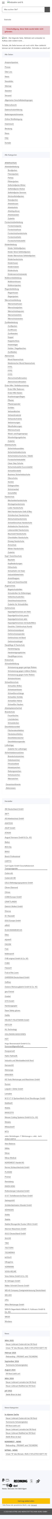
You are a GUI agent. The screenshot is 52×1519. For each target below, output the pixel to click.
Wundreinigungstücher (18, 440)
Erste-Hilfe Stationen (16, 391)
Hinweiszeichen (14, 770)
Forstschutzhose (15, 232)
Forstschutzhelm (15, 239)
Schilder (11, 410)
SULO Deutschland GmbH (15, 1236)
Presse (7, 70)
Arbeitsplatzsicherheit (14, 710)
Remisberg (9, 1184)
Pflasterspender (14, 406)
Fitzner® (8, 970)
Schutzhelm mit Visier (17, 573)
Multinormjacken (15, 288)
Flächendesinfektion (16, 733)
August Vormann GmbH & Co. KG (19, 840)
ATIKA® (8, 835)
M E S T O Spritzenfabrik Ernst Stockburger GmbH (26, 1101)
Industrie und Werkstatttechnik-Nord (20, 1063)
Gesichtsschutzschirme (17, 603)
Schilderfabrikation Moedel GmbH (19, 1208)
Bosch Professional (13, 859)
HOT (6, 1041)
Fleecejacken (13, 176)
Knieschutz (9, 662)
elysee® (8, 942)
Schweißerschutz (12, 685)
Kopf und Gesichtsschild (18, 584)
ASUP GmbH (10, 830)
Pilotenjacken (13, 184)
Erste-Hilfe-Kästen (15, 395)
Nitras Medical (11, 1160)
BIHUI (7, 854)
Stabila (8, 1222)
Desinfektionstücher (16, 740)
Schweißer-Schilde (15, 699)
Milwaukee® (10, 1129)
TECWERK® (9, 1255)
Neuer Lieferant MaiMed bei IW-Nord (21, 1390)
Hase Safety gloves (12, 1013)
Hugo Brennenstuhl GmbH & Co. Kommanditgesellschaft (18, 1047)
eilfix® (7, 928)
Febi (6, 951)
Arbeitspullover (14, 213)
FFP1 (10, 369)
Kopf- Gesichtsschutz (14, 558)
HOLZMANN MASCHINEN (15, 1037)
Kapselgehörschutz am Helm (20, 614)
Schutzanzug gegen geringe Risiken (23, 670)
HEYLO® (8, 1027)
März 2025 (9, 1345)
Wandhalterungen (15, 429)
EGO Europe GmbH (13, 923)
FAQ (6, 141)
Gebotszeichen (14, 762)
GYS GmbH (9, 1003)
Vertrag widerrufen (26, 1505)
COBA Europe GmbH (13, 899)
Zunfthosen (13, 332)
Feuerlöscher (13, 718)
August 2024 (10, 1374)
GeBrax (8, 984)
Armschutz (12, 547)
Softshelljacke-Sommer (17, 195)
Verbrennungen (14, 425)
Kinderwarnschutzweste (18, 277)
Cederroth (9, 876)
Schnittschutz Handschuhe (19, 518)
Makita (7, 1110)
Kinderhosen (13, 265)
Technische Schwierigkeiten (17, 1370)
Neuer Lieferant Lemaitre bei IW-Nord (22, 1387)
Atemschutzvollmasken (17, 384)
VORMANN (9, 1269)
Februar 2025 (10, 1358)
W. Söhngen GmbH (13, 1283)
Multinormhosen (15, 284)
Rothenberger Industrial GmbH (18, 1193)
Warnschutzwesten (16, 321)
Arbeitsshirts (13, 210)
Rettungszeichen (15, 774)
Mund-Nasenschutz (16, 362)
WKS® (7, 1322)
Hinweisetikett (14, 766)
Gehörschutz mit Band (17, 640)
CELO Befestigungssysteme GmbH (19, 885)
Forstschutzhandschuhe (18, 236)
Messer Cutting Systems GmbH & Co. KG (22, 1120)
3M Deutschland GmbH (14, 811)
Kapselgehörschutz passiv (19, 618)
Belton (7, 845)
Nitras (7, 1155)
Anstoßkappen (14, 581)
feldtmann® (10, 956)
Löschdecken (13, 722)
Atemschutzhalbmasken (18, 380)
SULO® (8, 1241)
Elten (7, 937)
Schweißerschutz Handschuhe (20, 525)
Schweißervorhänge (16, 696)
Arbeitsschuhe (11, 447)
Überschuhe (13, 481)
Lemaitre (8, 1096)
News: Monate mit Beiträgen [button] (14, 1493)
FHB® (7, 966)
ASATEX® (9, 826)
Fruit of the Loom (12, 975)
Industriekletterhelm (16, 577)
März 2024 (9, 1383)
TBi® (7, 1245)
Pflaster (11, 403)
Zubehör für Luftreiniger (18, 751)
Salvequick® (10, 1203)
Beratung (9, 131)
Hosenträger (13, 347)
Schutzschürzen (14, 681)
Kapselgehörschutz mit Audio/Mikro (23, 625)
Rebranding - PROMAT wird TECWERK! (22, 1361)
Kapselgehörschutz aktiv (18, 621)
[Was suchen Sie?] (47, 9)
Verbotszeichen (14, 777)
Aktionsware (11, 790)
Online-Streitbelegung (14, 122)
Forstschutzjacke (15, 228)
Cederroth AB (10, 880)
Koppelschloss (14, 343)
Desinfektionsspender (17, 744)
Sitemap (8, 88)
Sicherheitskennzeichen (15, 755)
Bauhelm (11, 562)
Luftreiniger (10, 748)
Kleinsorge (9, 1072)
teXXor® (8, 1260)
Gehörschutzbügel (15, 644)
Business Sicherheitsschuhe (20, 477)
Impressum (9, 126)
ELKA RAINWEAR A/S (13, 932)
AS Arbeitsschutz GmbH (15, 821)
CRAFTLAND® (10, 904)
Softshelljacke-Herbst (17, 191)
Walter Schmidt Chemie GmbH (18, 1288)
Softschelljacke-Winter (17, 187)
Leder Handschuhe (16, 510)
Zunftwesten (13, 336)
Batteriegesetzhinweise (14, 117)
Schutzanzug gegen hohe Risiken (22, 677)
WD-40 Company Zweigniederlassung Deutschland (20, 1294)
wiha (7, 1305)
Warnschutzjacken (15, 310)
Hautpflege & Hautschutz (15, 647)
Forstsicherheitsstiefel (17, 243)
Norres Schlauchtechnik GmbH (18, 1170)
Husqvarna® (10, 1053)
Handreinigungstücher (17, 655)
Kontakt (8, 145)
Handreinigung (14, 651)
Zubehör (11, 221)
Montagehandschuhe (17, 506)
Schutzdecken (14, 725)
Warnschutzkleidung (13, 302)
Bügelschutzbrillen (16, 592)
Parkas (10, 180)
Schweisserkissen (15, 692)
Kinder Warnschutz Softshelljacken (22, 258)
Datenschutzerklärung (14, 112)
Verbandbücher (14, 414)
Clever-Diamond (11, 890)
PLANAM (8, 1174)
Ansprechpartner (12, 65)
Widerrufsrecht (11, 107)
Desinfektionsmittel (13, 729)
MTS (6, 1134)
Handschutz (10, 499)
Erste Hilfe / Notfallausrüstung (18, 388)
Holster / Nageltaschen (17, 351)
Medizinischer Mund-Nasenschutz (22, 366)
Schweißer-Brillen (15, 688)
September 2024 (12, 1366)
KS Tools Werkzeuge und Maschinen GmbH (23, 1082)
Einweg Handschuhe (16, 544)
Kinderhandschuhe (16, 262)
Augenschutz (10, 588)
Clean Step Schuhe (16, 466)
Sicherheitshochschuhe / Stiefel (21, 458)
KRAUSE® (9, 1077)
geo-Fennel (9, 994)
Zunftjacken (13, 328)
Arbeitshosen (13, 206)
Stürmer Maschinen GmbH (16, 1231)
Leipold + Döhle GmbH (14, 1091)
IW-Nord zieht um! (13, 1378)
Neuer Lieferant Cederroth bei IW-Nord (22, 1349)
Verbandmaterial (15, 417)
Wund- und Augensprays (18, 436)
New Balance (10, 1146)
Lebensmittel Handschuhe (19, 532)
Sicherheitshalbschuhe (17, 455)
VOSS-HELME (10, 1274)
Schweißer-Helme (15, 703)
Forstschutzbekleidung (14, 225)
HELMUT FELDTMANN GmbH (17, 1022)
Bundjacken (13, 173)
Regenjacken (13, 299)
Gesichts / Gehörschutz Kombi (20, 629)
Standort (8, 93)
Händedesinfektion (16, 736)
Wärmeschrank (14, 432)
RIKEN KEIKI (10, 1189)
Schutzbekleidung (12, 666)
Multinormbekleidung (14, 280)
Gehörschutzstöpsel (16, 633)
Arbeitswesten (14, 217)
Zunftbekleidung (12, 325)
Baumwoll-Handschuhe (18, 536)
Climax (7, 895)
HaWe (7, 1018)
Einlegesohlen (14, 488)
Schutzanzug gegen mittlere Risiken (23, 673)
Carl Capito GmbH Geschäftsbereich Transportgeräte (20, 869)
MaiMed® (9, 1105)
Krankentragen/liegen (17, 399)
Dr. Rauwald (10, 918)
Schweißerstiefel (15, 473)
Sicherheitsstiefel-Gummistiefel (21, 469)
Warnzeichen (13, 781)
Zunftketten (13, 354)
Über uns (9, 74)
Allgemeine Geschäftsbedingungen (19, 103)
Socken (11, 484)
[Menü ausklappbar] (3, 1)
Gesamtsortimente (13, 787)
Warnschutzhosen (15, 306)
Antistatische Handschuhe (19, 529)
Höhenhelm (13, 570)
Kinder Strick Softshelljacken (20, 254)
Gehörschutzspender (17, 636)
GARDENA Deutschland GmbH (17, 980)
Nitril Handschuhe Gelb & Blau (21, 514)
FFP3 (10, 377)
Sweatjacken (13, 202)
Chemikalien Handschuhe (19, 540)
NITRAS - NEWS (11, 1454)
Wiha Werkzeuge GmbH (15, 1310)
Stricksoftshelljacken (16, 199)
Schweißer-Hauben (16, 707)
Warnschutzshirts (15, 317)
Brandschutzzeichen (16, 759)
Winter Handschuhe (16, 551)
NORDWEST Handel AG (14, 1165)
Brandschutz (10, 714)
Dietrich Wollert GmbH (14, 909)
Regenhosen (13, 295)
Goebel (8, 999)
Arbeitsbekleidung (12, 169)
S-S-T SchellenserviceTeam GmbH (19, 1198)
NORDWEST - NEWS (13, 1446)
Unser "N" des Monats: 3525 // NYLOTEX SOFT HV (26, 1353)
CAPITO (8, 863)
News (7, 79)
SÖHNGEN (9, 1212)
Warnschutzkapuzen (16, 314)
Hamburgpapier (11, 1008)
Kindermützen (14, 269)
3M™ (7, 816)
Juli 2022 (8, 1395)
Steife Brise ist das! (14, 1399)
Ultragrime (9, 1264)
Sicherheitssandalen (16, 451)
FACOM (8, 947)
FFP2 (10, 373)
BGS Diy (8, 849)
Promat (8, 1179)
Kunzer (8, 1087)
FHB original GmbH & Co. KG (17, 961)
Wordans (8, 1326)
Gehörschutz (10, 610)
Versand (8, 98)
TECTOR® (9, 1250)
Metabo (8, 1124)
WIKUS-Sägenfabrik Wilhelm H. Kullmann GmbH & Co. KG (26, 1315)
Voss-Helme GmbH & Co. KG (16, 1279)
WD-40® (8, 1300)
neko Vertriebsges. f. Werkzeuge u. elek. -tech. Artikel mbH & (24, 1140)
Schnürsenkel (13, 492)
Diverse (8, 913)
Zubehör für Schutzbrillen (19, 607)
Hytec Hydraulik (11, 1058)
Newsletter (9, 84)
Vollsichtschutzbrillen (17, 599)
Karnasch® (9, 1068)
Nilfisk (7, 1151)
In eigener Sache (12, 1419)
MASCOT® (9, 1115)
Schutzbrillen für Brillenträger (20, 596)
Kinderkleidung (11, 247)
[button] (37, 2)
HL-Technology (11, 1032)
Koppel (11, 340)
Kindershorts (13, 273)
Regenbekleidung (12, 291)
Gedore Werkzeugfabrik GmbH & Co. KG (21, 989)
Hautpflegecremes (15, 659)
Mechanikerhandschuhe (18, 503)
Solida (7, 1217)
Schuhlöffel (12, 495)
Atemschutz (10, 358)
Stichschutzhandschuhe (18, 521)
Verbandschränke (15, 421)
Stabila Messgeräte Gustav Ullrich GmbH (22, 1226)
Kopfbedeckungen (15, 566)
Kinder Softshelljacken (17, 251)
